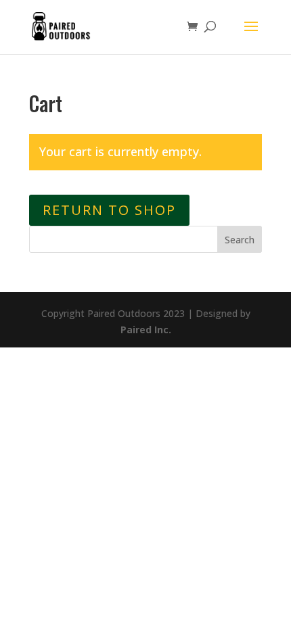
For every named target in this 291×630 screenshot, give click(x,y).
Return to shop (109, 210)
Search (239, 239)
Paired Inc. (145, 329)
